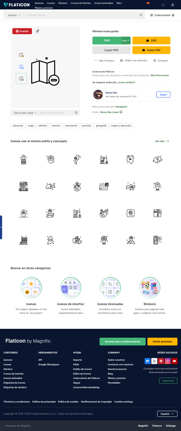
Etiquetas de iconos (14, 382)
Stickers (62, 3)
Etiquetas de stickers (15, 387)
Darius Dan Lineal (109, 112)
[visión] (77, 186)
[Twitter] (154, 361)
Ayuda (77, 352)
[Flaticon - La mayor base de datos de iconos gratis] (17, 5)
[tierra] (104, 213)
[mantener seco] (77, 213)
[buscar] (157, 240)
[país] (131, 159)
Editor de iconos (82, 373)
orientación (71, 125)
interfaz (56, 125)
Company (114, 352)
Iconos (51, 3)
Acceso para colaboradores (122, 341)
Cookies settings (123, 401)
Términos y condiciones (17, 401)
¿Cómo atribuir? (126, 82)
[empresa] (23, 240)
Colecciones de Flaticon (86, 378)
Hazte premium (162, 341)
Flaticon (157, 425)
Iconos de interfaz (81, 3)
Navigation (121, 106)
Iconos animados (103, 3)
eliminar (43, 125)
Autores (39, 3)
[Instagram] (168, 361)
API (40, 359)
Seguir (76, 382)
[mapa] (104, 186)
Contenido (11, 352)
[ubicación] (23, 213)
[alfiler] (23, 159)
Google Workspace (48, 364)
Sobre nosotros (116, 359)
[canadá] (77, 240)
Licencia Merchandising (86, 387)
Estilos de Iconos (82, 369)
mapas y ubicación (121, 125)
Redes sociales (167, 352)
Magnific (143, 425)
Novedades (114, 382)
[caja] (104, 159)
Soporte (77, 359)
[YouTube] (174, 361)
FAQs (76, 364)
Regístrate (168, 380)
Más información (160, 75)
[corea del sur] (50, 240)
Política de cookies (68, 401)
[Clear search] (133, 15)
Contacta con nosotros (120, 364)
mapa (31, 125)
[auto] (23, 186)
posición (86, 125)
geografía (101, 125)
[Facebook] (148, 361)
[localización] (104, 240)
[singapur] (50, 186)
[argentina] (77, 159)
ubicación (18, 125)
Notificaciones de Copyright (96, 401)
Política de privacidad (44, 401)
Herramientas (47, 352)
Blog (110, 373)
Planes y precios (44, 7)
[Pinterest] (161, 361)
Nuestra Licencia (117, 369)
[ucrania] (131, 186)
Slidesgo (171, 425)
